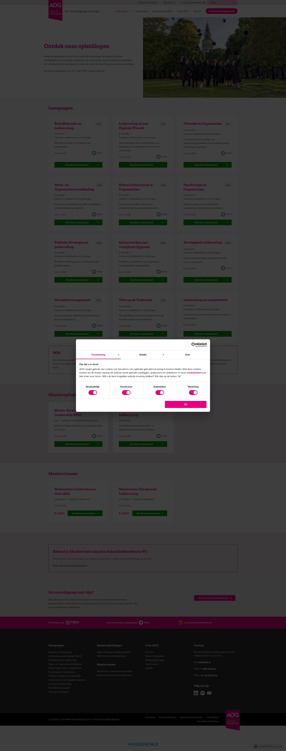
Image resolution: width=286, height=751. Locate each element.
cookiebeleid (194, 372)
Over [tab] (187, 354)
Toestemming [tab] (98, 354)
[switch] (126, 392)
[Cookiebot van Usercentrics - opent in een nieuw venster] (194, 345)
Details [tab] (143, 354)
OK (185, 404)
